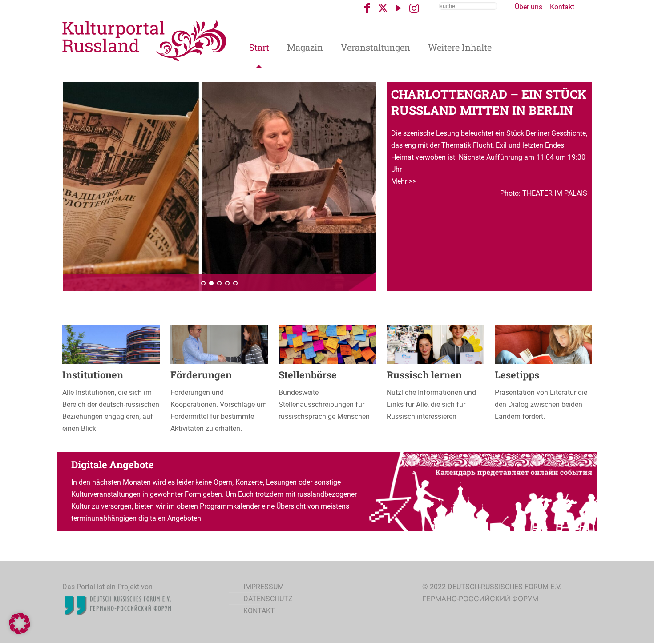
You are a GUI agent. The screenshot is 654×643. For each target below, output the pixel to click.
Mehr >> (403, 181)
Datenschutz (268, 599)
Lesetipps (517, 374)
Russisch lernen (424, 374)
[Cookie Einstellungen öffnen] (19, 631)
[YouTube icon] (398, 8)
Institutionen (92, 374)
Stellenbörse (308, 374)
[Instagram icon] (414, 8)
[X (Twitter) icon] (382, 8)
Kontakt (562, 7)
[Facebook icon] (367, 8)
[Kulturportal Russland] (144, 40)
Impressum (263, 587)
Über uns (528, 7)
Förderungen (201, 374)
